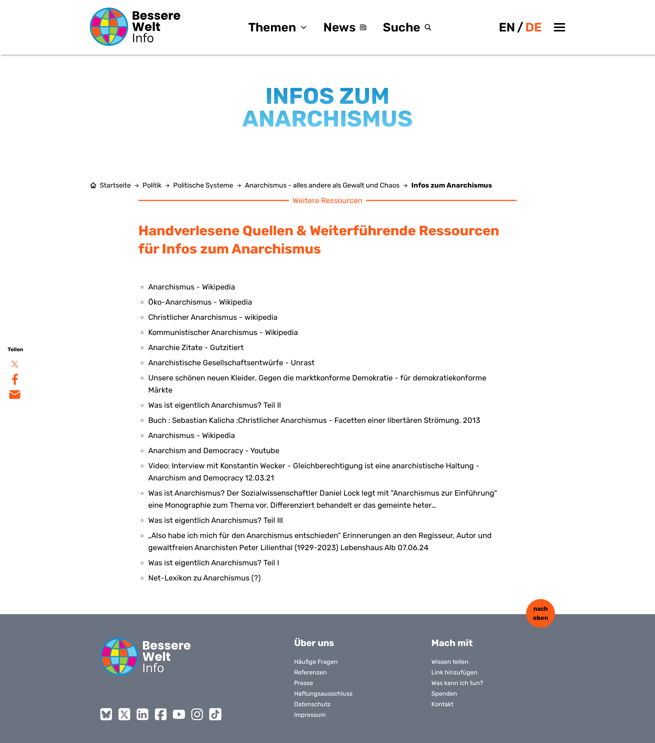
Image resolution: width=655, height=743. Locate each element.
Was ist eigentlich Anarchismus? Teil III (215, 520)
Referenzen (310, 672)
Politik (152, 185)
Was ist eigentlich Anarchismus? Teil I (213, 562)
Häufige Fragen (316, 661)
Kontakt (442, 704)
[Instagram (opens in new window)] (197, 714)
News (339, 27)
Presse (303, 683)
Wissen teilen (450, 661)
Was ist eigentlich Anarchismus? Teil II (214, 405)
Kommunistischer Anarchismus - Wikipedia (223, 332)
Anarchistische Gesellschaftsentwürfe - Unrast (231, 362)
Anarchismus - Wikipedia (191, 286)
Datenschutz (312, 704)
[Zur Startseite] (135, 27)
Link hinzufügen (454, 672)
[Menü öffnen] (559, 27)
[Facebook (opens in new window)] (161, 714)
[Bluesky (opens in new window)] (106, 714)
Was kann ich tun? (457, 683)
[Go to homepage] (145, 656)
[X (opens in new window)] (124, 714)
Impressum (310, 714)
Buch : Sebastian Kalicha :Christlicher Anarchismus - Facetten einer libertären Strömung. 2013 (314, 420)
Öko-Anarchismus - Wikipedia (200, 302)
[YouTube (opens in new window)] (179, 714)
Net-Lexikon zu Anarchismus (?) (204, 577)
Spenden (444, 693)
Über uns (314, 643)
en (507, 27)
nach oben (540, 613)
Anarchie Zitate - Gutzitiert (196, 347)
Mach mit (452, 643)
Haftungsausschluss (323, 693)
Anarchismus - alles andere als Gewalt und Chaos (322, 185)
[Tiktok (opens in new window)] (215, 714)
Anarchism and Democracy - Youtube (213, 450)
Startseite (115, 185)
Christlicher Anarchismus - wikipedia (212, 317)
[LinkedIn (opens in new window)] (142, 714)
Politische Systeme (203, 185)
